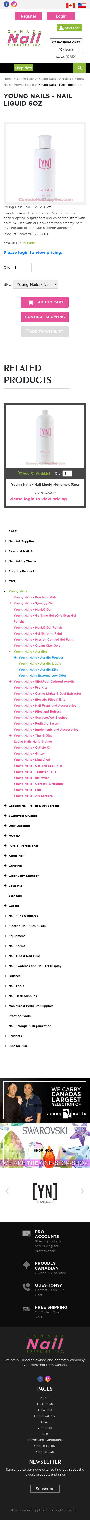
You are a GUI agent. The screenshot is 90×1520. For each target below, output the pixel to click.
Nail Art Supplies (21, 541)
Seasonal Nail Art (22, 551)
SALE (13, 531)
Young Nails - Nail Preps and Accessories (45, 705)
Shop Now (23, 68)
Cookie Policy (45, 1445)
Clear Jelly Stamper (24, 875)
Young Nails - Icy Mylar (31, 777)
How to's (45, 1409)
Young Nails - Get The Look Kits (38, 765)
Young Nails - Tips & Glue (33, 735)
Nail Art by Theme (22, 561)
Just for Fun (18, 1046)
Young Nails (25, 78)
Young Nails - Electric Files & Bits (39, 699)
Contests (45, 1427)
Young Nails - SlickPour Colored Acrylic (44, 681)
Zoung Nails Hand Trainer (33, 741)
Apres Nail (16, 855)
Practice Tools (20, 1016)
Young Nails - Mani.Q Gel (33, 609)
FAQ (45, 1421)
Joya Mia (15, 885)
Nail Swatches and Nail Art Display (35, 966)
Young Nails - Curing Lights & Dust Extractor (48, 693)
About (45, 1397)
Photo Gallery (45, 1415)
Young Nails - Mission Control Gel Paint (44, 639)
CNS (12, 581)
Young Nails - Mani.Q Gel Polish (38, 627)
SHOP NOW (44, 1105)
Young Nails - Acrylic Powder (41, 657)
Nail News (45, 1403)
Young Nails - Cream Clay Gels (37, 645)
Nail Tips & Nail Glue (24, 956)
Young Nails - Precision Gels (35, 597)
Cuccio (14, 905)
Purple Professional (23, 845)
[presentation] (7, 1192)
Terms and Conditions (45, 1439)
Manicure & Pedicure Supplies (31, 1006)
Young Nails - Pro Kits (31, 687)
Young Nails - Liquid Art (32, 759)
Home (8, 78)
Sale (45, 1433)
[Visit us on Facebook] (41, 1378)
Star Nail (15, 895)
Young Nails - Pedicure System (37, 723)
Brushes (14, 976)
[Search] (79, 68)
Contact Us (45, 1451)
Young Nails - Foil (27, 789)
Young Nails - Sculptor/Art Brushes (40, 717)
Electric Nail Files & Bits (27, 926)
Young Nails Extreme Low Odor (42, 675)
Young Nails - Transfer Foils (35, 771)
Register (28, 16)
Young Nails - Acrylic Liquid (40, 663)
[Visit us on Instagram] (48, 1378)
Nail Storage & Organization (30, 1026)
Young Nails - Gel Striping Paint (38, 633)
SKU (8, 284)
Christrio (15, 865)
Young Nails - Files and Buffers (37, 711)
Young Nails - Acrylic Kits (38, 669)
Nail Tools (16, 986)
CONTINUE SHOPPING (45, 317)
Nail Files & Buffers (23, 916)
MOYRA (14, 835)
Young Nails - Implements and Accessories (46, 729)
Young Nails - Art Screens (33, 795)
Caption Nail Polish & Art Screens (34, 805)
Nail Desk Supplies (23, 996)
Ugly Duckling (19, 825)
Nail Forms (17, 946)
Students (15, 1036)
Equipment (17, 936)
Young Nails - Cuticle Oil (33, 747)
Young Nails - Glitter (29, 753)
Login (61, 16)
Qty (7, 267)
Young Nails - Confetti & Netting (38, 783)
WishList (43, 473)
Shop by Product (21, 571)
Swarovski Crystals (23, 815)
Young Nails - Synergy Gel (34, 603)
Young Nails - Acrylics (54, 78)
